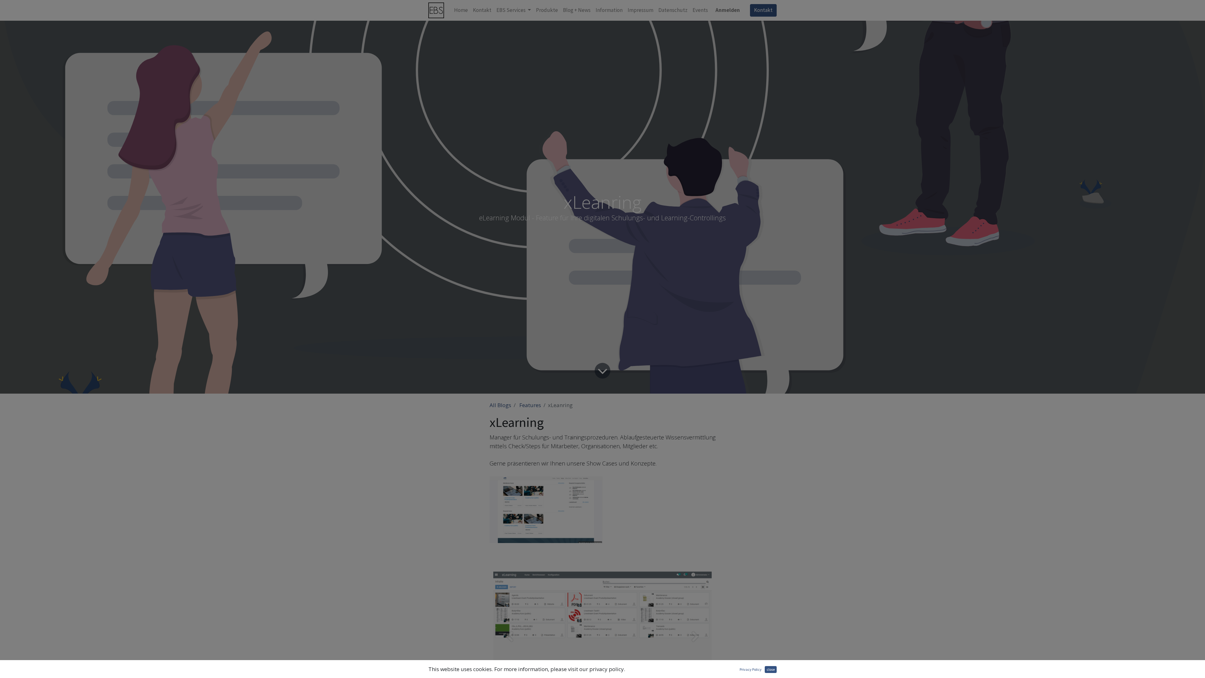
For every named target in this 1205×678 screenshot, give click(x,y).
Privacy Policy (751, 669)
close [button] (771, 669)
